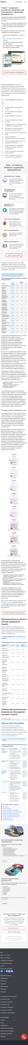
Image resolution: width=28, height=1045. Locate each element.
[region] (14, 305)
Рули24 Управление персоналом (11, 815)
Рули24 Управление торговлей (23, 645)
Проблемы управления (6, 975)
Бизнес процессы (6, 889)
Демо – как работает (5, 957)
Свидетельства (4, 1025)
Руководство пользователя (7, 960)
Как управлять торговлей (6, 1010)
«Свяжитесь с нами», (6, 602)
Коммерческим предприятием (9, 850)
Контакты (3, 1020)
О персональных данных (6, 963)
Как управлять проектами (7, 1002)
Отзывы (2, 966)
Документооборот (7, 887)
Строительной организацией (9, 851)
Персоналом (3, 981)
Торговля (5, 892)
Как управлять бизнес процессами (9, 996)
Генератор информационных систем (5, 751)
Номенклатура (4, 781)
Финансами (3, 991)
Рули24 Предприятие (8, 820)
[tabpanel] (14, 771)
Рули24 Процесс (17, 645)
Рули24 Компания (7, 818)
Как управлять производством (8, 1012)
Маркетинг (5, 886)
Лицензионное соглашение (7, 1028)
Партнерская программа (6, 1033)
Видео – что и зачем (5, 955)
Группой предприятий (7, 847)
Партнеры (3, 1036)
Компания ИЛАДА (5, 1017)
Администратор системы (5, 761)
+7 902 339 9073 (19, 1)
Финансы (5, 894)
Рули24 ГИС (13, 645)
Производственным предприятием (10, 849)
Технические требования (6, 968)
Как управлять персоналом (7, 1007)
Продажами (3, 983)
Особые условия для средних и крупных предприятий (14, 855)
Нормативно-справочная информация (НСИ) (4, 772)
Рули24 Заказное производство (11, 813)
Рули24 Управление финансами (11, 816)
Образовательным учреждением (9, 854)
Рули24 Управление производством (12, 812)
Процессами (3, 989)
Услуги (2, 1022)
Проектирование (6, 888)
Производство (6, 891)
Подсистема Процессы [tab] (16, 719)
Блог (2, 952)
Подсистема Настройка (12, 723)
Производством (4, 986)
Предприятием (4, 978)
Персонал (5, 893)
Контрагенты (4, 792)
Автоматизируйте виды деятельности (9, 879)
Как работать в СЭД (5, 1004)
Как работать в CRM (5, 999)
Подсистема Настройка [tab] (6, 719)
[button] (25, 2)
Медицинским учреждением (8, 853)
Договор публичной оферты (7, 1031)
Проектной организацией (8, 852)
